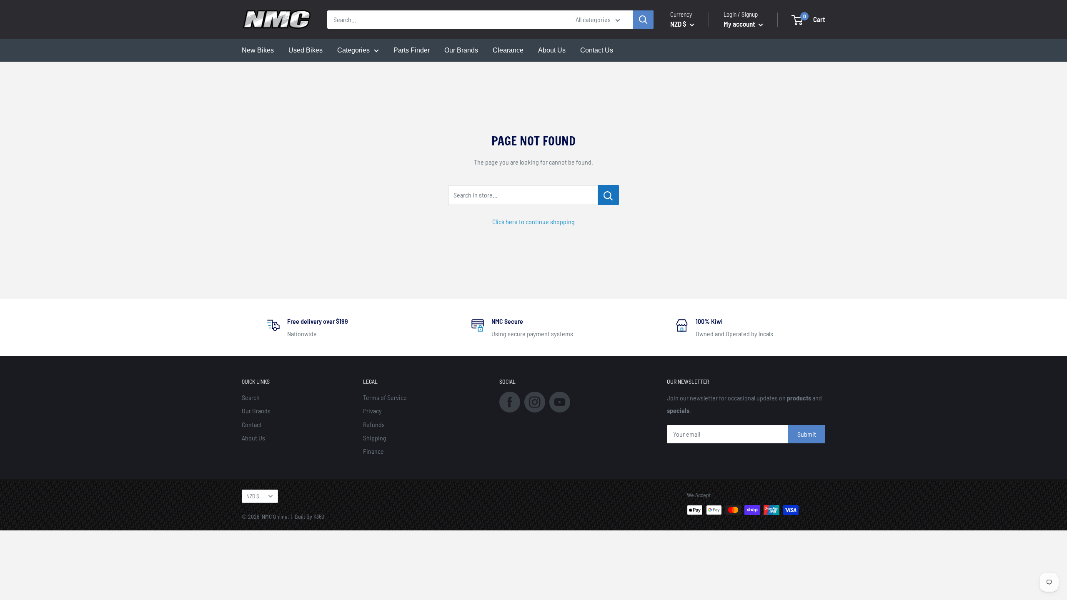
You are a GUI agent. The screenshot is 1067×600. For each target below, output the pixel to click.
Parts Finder (411, 50)
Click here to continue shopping (533, 221)
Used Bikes (305, 50)
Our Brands (461, 50)
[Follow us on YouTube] (559, 401)
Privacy (372, 411)
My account (740, 24)
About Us (552, 50)
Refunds (374, 424)
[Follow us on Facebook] (509, 401)
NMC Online (275, 516)
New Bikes (258, 50)
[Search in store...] (608, 195)
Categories (353, 50)
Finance (373, 451)
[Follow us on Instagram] (534, 401)
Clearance (508, 50)
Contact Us (596, 50)
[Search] (643, 19)
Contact (252, 424)
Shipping (374, 438)
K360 (318, 516)
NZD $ (252, 496)
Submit (806, 434)
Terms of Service (385, 397)
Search (251, 397)
